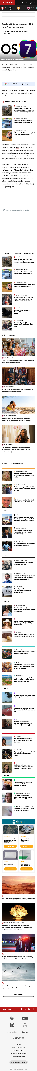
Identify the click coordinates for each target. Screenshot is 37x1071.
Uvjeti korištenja (18, 1050)
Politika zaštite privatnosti (18, 1053)
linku (17, 147)
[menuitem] (30, 2)
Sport (14, 7)
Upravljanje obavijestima (19, 1062)
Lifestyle (32, 7)
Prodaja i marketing (18, 1047)
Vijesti (6, 7)
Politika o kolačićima (18, 1056)
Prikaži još (18, 994)
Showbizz (23, 7)
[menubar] (30, 2)
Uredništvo (18, 1044)
